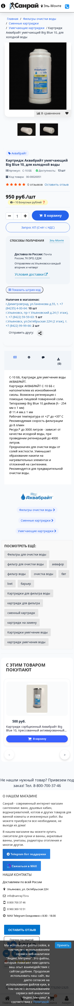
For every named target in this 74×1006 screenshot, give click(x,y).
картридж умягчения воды (26, 642)
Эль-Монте (57, 240)
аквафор (58, 564)
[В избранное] (67, 113)
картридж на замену (22, 623)
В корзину (52, 215)
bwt (10, 584)
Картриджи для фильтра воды (28, 593)
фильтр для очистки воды (25, 564)
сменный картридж (21, 613)
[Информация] (5, 6)
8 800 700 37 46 (16, 902)
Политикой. (41, 1002)
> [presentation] (65, 755)
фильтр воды (16, 574)
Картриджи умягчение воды (27, 632)
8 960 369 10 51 (16, 909)
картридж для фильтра (23, 603)
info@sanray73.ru (18, 896)
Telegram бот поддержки (28, 854)
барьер (26, 584)
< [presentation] (9, 755)
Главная (12, 19)
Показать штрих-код (25, 290)
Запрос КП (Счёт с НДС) (37, 227)
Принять (63, 945)
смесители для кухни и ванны (24, 836)
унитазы (19, 840)
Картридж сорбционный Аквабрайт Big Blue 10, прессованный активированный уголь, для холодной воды (35, 730)
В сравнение (50, 113)
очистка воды (43, 574)
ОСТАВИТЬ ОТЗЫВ (22, 930)
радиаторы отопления (43, 840)
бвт (63, 574)
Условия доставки (29, 274)
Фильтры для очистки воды (26, 554)
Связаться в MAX (24, 866)
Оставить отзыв (57, 184)
